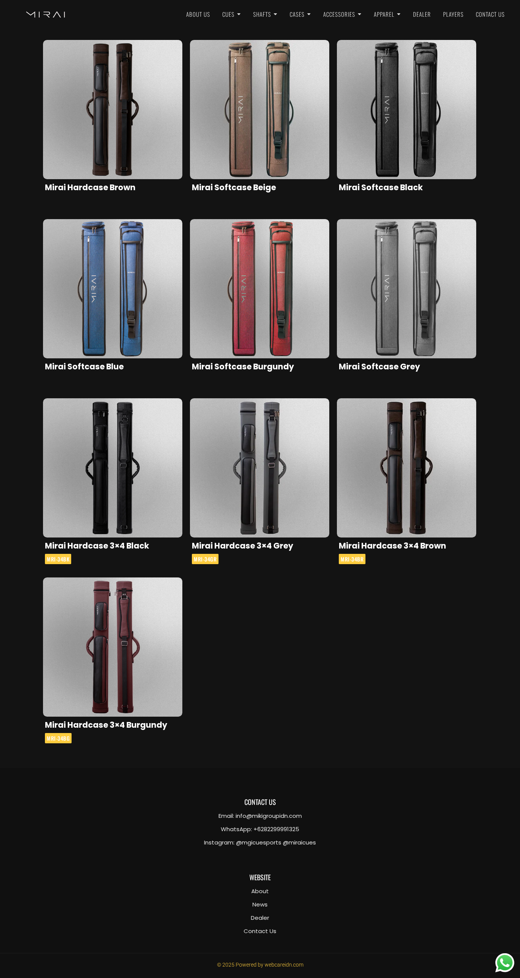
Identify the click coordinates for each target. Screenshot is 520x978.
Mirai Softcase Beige (234, 187)
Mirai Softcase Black (381, 187)
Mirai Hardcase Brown (90, 187)
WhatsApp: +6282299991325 (260, 829)
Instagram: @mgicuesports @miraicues (260, 842)
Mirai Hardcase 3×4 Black (97, 545)
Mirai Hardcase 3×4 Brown (392, 545)
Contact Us (260, 931)
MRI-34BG (58, 738)
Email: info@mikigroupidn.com (260, 816)
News (260, 904)
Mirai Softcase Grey (379, 366)
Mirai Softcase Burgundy (243, 366)
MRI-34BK (58, 559)
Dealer (260, 918)
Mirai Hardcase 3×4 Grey (242, 545)
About (260, 891)
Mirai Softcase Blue (84, 366)
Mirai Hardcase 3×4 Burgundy (106, 724)
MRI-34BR (352, 559)
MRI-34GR (205, 559)
